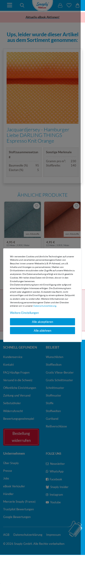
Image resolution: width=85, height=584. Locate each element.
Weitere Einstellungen (24, 313)
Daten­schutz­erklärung (44, 305)
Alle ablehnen (42, 330)
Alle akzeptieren (42, 322)
